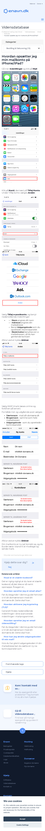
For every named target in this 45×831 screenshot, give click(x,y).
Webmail (32, 4)
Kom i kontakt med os (26, 687)
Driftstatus (7, 780)
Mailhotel (7, 34)
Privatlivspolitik (9, 749)
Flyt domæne (29, 766)
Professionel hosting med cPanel (12, 32)
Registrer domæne (31, 763)
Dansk (39, 4)
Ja (33, 562)
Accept (22, 819)
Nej (10, 567)
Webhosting (28, 746)
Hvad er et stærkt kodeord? (18, 578)
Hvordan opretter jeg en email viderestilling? (18, 621)
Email (39, 32)
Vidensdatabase (30, 32)
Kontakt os (7, 786)
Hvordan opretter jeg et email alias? (22, 591)
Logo (5, 759)
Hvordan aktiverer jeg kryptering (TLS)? (20, 605)
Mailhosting (28, 749)
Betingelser (7, 746)
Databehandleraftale (11, 756)
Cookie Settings (22, 825)
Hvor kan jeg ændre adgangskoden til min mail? (21, 638)
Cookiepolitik (8, 753)
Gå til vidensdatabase (24, 712)
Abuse (5, 763)
